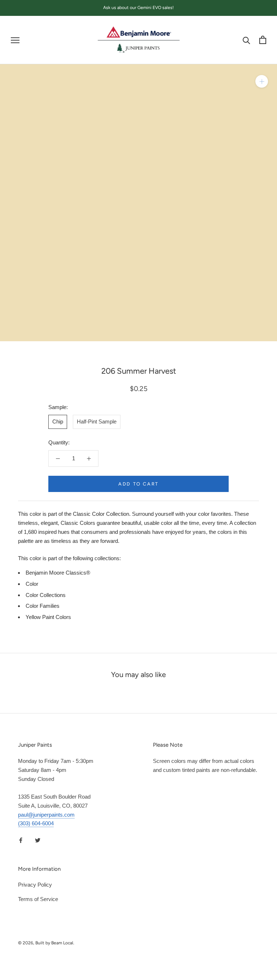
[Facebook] (20, 839)
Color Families (43, 606)
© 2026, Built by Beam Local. (46, 942)
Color (32, 584)
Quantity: (59, 442)
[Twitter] (37, 839)
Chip (57, 421)
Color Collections (46, 595)
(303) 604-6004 (36, 823)
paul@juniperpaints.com (46, 815)
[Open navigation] (15, 40)
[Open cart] (262, 40)
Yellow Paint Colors (48, 617)
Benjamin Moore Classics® (58, 573)
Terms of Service (38, 899)
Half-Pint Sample (96, 421)
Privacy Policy (35, 885)
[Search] (246, 40)
